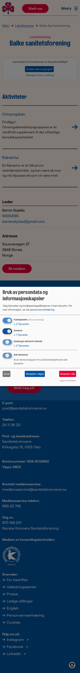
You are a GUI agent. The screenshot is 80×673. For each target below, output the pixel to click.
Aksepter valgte (35, 373)
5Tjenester (21, 345)
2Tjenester (21, 323)
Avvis (6, 373)
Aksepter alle (67, 373)
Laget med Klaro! (68, 380)
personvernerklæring (42, 309)
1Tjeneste (21, 334)
